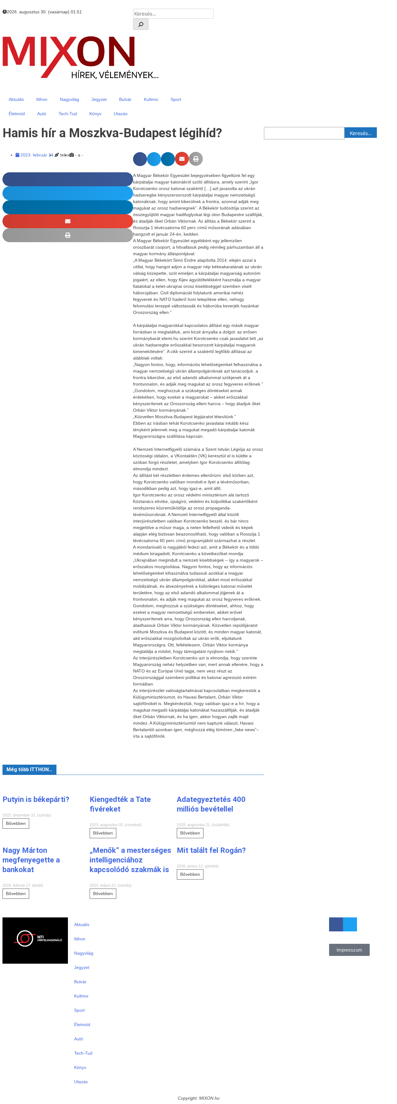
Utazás (120, 113)
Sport (176, 99)
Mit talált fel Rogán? (211, 850)
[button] (140, 159)
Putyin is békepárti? (35, 799)
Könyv (95, 113)
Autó (41, 113)
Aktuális (16, 99)
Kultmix (151, 99)
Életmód (17, 113)
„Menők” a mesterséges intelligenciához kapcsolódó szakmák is (130, 860)
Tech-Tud (68, 113)
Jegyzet (99, 99)
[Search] (141, 24)
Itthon (41, 99)
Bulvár (125, 99)
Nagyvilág (69, 99)
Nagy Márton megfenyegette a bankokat (31, 860)
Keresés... (361, 133)
